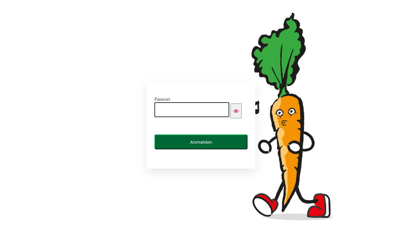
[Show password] (236, 110)
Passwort (162, 99)
